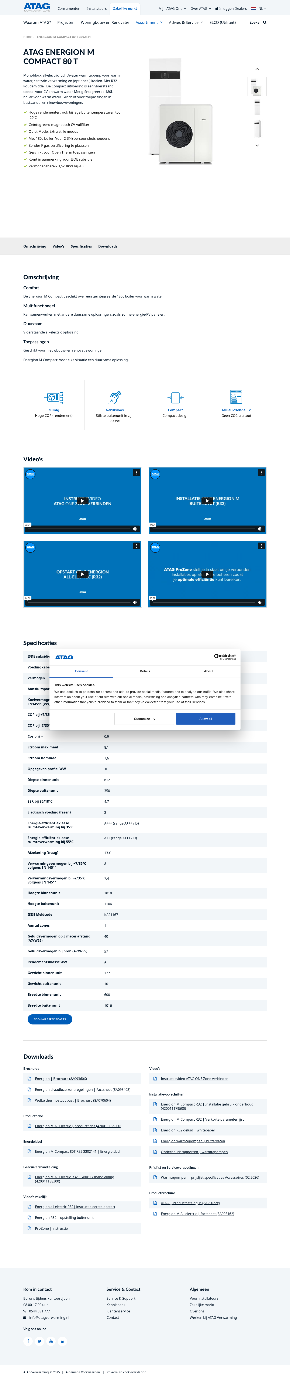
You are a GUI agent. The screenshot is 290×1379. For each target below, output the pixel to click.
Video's (59, 246)
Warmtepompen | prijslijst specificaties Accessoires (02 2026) (210, 1177)
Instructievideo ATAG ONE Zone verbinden (194, 1078)
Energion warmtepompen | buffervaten (193, 1141)
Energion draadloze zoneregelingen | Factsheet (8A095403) (82, 1089)
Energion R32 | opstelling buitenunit (64, 1217)
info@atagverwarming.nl (49, 1317)
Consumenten (69, 8)
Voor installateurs (204, 1298)
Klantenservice (118, 1311)
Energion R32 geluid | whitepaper (188, 1130)
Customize (142, 719)
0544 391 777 (39, 1311)
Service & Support (121, 1298)
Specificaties (81, 246)
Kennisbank (116, 1304)
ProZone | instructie (51, 1228)
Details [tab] (145, 671)
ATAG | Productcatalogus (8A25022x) (190, 1203)
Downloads (107, 246)
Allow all (205, 719)
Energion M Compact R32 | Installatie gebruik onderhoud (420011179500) (207, 1106)
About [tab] (208, 671)
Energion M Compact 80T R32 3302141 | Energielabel (77, 1151)
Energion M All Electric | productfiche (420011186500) (78, 1126)
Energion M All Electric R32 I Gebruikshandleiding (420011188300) (74, 1179)
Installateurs (97, 8)
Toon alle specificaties (50, 1019)
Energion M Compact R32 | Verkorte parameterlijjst (202, 1119)
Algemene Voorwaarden (83, 1372)
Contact (113, 1317)
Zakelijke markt (125, 8)
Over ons (197, 1311)
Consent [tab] (81, 671)
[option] (186, 107)
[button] (259, 7)
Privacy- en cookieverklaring (126, 1372)
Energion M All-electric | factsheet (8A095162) (197, 1213)
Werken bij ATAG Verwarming (213, 1317)
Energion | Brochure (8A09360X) (61, 1078)
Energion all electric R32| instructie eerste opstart (75, 1206)
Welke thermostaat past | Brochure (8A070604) (73, 1100)
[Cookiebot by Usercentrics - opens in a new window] (217, 657)
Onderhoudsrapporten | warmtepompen (194, 1152)
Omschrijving (34, 246)
